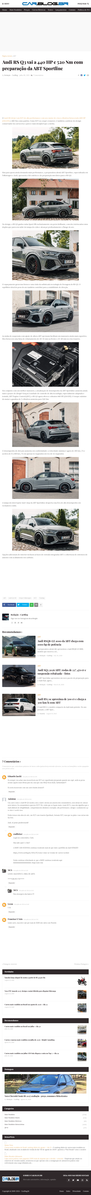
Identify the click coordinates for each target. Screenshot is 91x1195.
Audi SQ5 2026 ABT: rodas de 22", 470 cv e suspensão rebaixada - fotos (62, 671)
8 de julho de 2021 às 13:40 (21, 904)
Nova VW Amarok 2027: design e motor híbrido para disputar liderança (30, 991)
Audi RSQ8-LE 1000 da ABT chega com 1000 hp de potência (60, 642)
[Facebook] (81, 75)
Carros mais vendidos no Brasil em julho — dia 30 (23, 1026)
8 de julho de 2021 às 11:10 (30, 776)
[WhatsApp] (32, 605)
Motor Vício (9, 1145)
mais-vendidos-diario (45, 1118)
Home (4, 10)
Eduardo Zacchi (14, 776)
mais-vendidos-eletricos (45, 1121)
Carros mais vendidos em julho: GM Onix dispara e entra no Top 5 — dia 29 (32, 1053)
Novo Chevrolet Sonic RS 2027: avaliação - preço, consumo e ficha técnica (36, 1096)
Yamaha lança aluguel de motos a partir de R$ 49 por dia (25, 978)
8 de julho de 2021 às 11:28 (20, 870)
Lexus (10, 904)
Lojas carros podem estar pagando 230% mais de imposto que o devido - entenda (34, 1159)
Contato (72, 10)
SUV (35, 598)
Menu (6, 4)
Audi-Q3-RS (12, 598)
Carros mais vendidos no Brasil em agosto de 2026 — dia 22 (26, 1005)
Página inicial (7, 56)
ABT (14, 56)
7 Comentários (38, 75)
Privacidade (77, 1191)
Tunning (41, 598)
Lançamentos (60, 10)
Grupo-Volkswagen (25, 598)
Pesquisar (82, 4)
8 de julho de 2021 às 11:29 (26, 890)
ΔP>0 (45, 1128)
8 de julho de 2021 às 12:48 (30, 834)
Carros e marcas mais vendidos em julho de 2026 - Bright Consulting (29, 1040)
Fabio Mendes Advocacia (13, 1156)
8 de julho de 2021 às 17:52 (31, 919)
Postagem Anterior (10, 964)
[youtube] (21, 623)
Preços (27, 10)
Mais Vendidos (16, 10)
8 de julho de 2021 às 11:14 (24, 799)
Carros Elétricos (38, 10)
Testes (50, 10)
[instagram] (12, 623)
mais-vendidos (45, 1115)
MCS (10, 870)
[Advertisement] (45, 31)
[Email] (88, 75)
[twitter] (18, 623)
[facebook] (15, 623)
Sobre (68, 1191)
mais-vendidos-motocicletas (45, 1124)
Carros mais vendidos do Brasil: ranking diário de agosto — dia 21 (28, 1148)
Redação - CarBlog (19, 614)
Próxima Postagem (81, 964)
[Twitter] (85, 75)
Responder (12, 791)
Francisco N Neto (15, 919)
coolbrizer (17, 834)
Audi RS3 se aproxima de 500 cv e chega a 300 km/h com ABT (62, 700)
